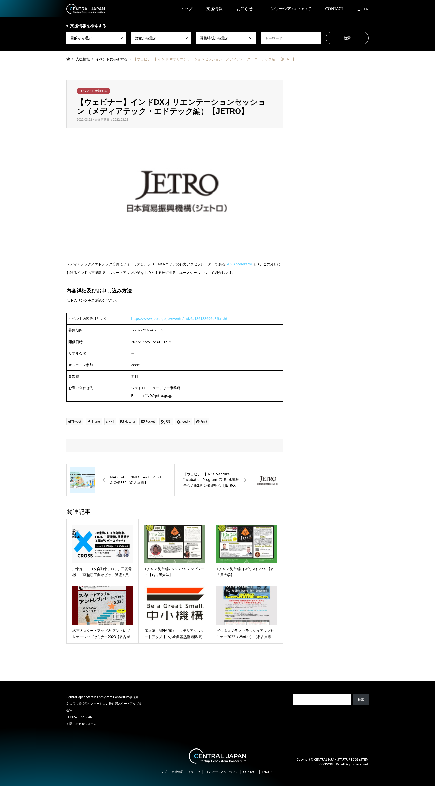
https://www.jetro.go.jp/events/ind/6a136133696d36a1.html (181, 318)
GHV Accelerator (238, 263)
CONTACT (334, 8)
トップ (186, 8)
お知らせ (245, 8)
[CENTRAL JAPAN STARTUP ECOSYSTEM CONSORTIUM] (85, 8)
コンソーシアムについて (289, 8)
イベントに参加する (93, 91)
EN (366, 8)
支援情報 (214, 8)
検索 (361, 699)
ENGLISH (268, 772)
